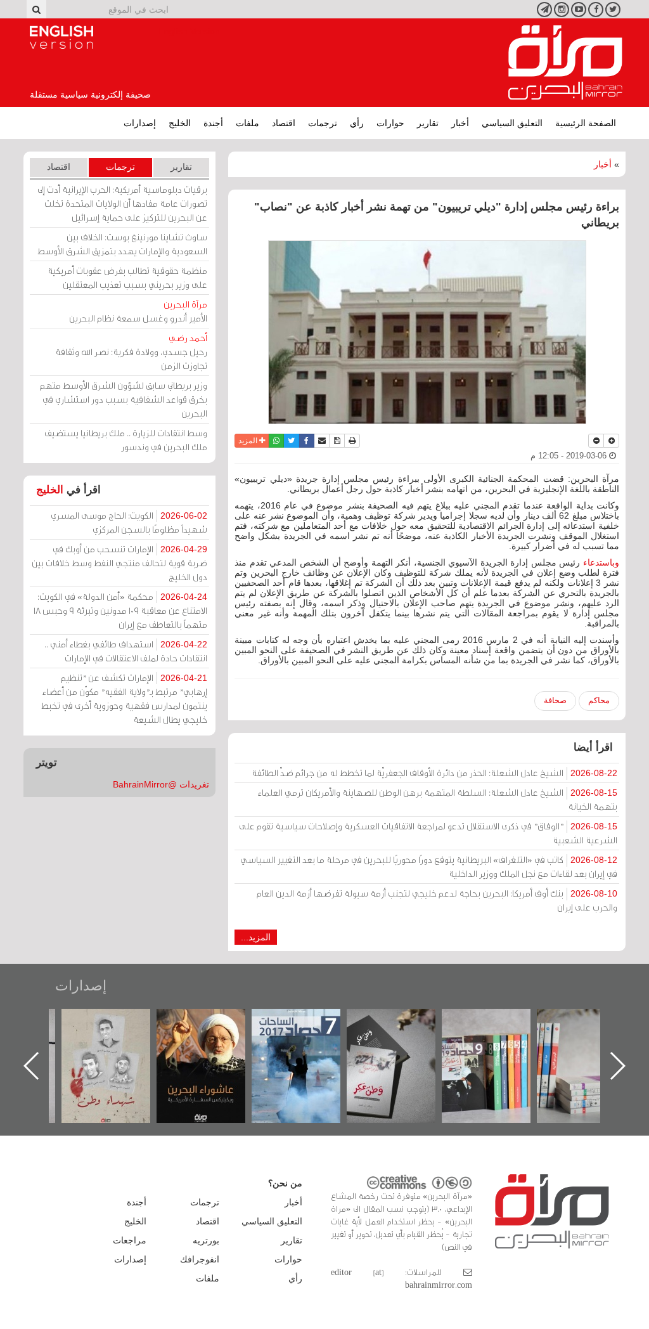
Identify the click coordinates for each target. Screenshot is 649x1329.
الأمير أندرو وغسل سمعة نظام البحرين (138, 311)
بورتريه (206, 1240)
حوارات (390, 123)
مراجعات (129, 1240)
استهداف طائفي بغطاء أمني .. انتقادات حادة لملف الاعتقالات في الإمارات (125, 650)
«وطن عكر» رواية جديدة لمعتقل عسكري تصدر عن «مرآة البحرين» (499, 1045)
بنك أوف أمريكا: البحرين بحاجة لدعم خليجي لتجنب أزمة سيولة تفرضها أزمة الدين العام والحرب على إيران (437, 900)
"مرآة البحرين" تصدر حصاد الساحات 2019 (594, 1037)
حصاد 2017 (404, 1022)
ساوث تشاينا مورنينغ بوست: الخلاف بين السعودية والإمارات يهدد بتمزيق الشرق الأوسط (122, 243)
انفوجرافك (199, 1259)
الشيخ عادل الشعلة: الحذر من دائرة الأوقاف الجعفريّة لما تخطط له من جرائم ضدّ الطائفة (434, 772)
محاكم (599, 700)
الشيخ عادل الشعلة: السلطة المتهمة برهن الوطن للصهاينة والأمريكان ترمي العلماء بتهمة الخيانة (437, 799)
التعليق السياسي (512, 123)
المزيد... (256, 937)
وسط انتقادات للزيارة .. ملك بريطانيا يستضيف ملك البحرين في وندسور (125, 439)
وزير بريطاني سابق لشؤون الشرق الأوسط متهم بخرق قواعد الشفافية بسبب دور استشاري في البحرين (123, 399)
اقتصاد (283, 123)
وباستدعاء (601, 562)
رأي (357, 123)
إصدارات (140, 123)
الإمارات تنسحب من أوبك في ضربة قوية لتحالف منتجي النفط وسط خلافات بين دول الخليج (119, 562)
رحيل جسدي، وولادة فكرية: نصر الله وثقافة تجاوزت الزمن (131, 351)
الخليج (180, 123)
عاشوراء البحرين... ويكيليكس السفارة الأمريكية (309, 1037)
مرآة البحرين (565, 63)
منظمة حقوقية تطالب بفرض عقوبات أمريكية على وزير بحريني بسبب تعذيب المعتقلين (127, 277)
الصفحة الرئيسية (585, 123)
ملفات (247, 123)
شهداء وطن (214, 1022)
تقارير (428, 123)
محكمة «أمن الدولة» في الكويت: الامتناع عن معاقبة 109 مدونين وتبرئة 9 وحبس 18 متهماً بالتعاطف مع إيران (120, 610)
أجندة (213, 123)
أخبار (460, 123)
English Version (61, 37)
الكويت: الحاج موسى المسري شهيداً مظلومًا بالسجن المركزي (129, 522)
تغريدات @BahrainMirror (161, 784)
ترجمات (322, 123)
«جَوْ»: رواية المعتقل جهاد (118, 1030)
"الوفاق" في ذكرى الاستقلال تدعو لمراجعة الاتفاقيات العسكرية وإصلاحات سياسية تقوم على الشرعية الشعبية (428, 832)
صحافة (555, 700)
